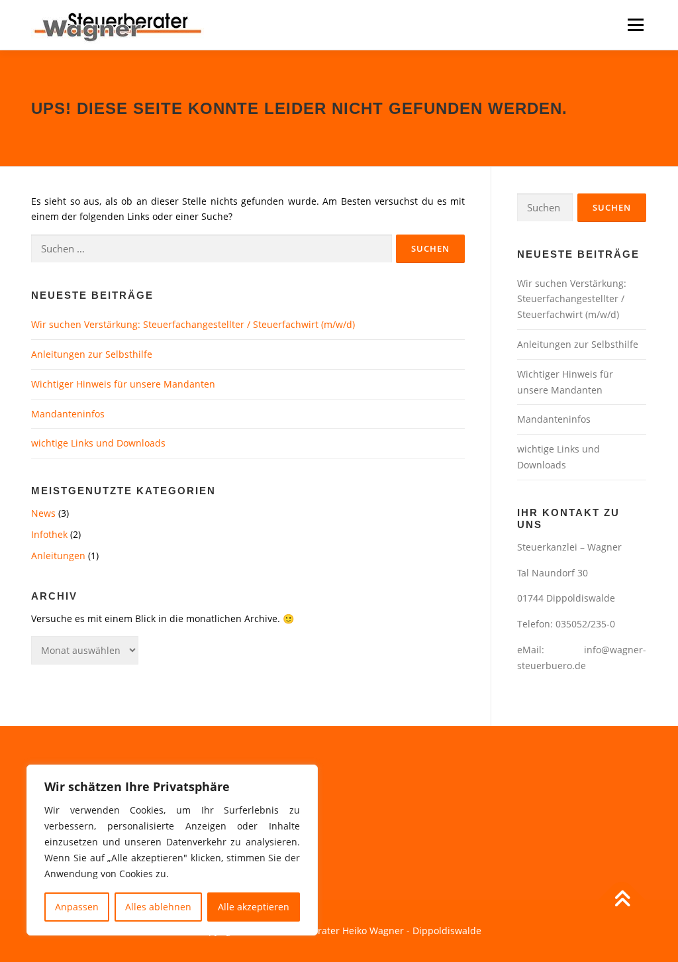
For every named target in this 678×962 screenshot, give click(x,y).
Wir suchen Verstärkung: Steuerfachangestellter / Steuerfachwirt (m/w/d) (193, 324)
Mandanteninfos (68, 413)
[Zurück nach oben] (622, 900)
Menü (635, 25)
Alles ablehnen (158, 906)
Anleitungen (58, 555)
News (43, 513)
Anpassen (77, 906)
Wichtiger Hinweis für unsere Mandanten (123, 384)
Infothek (49, 534)
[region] (172, 850)
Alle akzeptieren (253, 906)
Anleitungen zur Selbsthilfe (91, 354)
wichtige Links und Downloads (98, 443)
